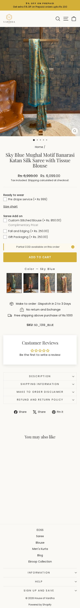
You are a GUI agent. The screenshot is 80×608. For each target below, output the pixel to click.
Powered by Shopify (40, 604)
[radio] (14, 283)
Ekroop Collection (40, 561)
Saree (40, 536)
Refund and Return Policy (40, 399)
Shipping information (40, 384)
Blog (40, 555)
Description (40, 376)
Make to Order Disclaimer (40, 392)
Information (39, 572)
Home (39, 147)
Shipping (33, 180)
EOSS (40, 530)
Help (39, 581)
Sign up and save (39, 590)
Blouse (40, 543)
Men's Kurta (40, 549)
